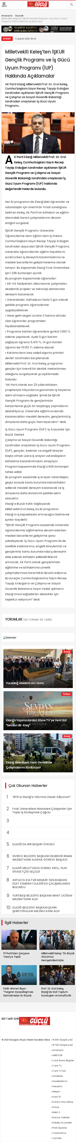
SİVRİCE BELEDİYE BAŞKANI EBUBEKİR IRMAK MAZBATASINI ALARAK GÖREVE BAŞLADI (39, 857)
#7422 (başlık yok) (62, 1044)
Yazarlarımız (59, 1132)
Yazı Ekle (57, 1138)
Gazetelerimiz (59, 1081)
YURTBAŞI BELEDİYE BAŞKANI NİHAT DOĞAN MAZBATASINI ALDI (39, 897)
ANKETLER (57, 1055)
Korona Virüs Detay (62, 1101)
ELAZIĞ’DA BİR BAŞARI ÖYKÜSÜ (30, 844)
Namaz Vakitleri (61, 1117)
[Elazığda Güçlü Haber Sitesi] (38, 6)
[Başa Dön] (69, 1135)
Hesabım (57, 1086)
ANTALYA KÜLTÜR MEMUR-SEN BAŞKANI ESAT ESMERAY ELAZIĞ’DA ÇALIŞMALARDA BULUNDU (38, 883)
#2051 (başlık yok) (62, 1039)
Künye (55, 1107)
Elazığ (67, 651)
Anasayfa (57, 1050)
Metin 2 (56, 1112)
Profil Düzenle (59, 1127)
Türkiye (66, 694)
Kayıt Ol (56, 1096)
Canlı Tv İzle (59, 1070)
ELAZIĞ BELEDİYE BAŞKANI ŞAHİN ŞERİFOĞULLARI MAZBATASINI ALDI (33, 909)
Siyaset (7, 38)
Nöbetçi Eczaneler (62, 1122)
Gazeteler (57, 1076)
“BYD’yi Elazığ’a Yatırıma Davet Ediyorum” (39, 797)
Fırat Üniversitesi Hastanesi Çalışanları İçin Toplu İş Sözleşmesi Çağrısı (39, 810)
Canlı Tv (57, 1065)
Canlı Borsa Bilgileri (63, 1060)
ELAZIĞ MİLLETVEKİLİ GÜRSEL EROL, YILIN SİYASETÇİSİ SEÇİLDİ (37, 869)
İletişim (56, 1091)
